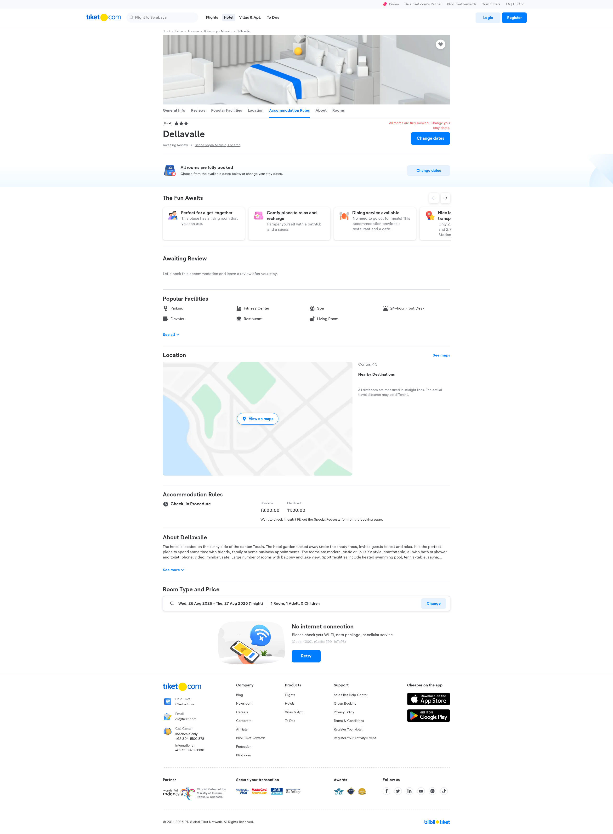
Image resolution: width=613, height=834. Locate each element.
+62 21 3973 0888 (189, 750)
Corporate (243, 721)
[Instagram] (432, 791)
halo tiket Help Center (350, 695)
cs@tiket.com (186, 719)
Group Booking (345, 704)
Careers (242, 712)
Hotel (166, 31)
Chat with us (185, 704)
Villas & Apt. (294, 712)
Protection (243, 747)
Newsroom (244, 704)
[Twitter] (398, 791)
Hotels (290, 704)
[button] (257, 419)
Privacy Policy (344, 712)
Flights (290, 695)
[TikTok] (444, 791)
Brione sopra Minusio (217, 31)
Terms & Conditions (349, 721)
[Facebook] (386, 791)
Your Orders (491, 4)
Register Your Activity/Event (355, 738)
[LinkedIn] (409, 791)
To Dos (290, 721)
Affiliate (242, 729)
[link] (488, 17)
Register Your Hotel (348, 729)
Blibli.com (243, 755)
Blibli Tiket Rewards (462, 4)
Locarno (193, 31)
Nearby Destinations (376, 374)
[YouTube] (421, 791)
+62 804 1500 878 (189, 739)
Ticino (179, 31)
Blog (239, 695)
